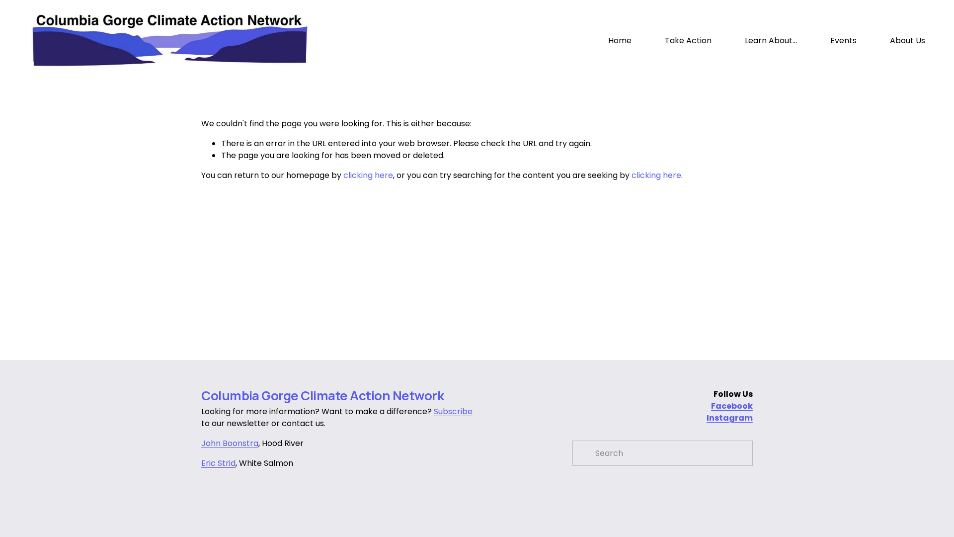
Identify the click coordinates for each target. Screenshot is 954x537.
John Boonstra (229, 443)
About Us (907, 40)
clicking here (368, 175)
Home (620, 40)
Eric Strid (218, 463)
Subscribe (453, 411)
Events (843, 40)
